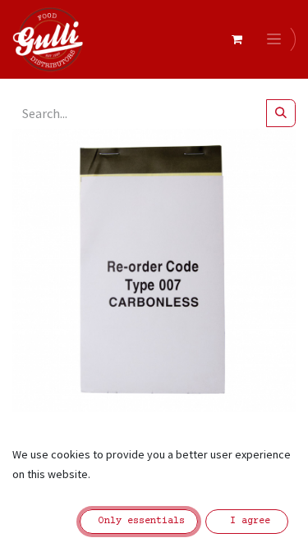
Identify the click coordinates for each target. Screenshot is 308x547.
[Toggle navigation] (277, 39)
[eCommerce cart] (236, 39)
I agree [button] (247, 521)
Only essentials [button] (139, 521)
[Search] (281, 113)
